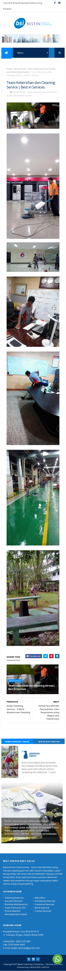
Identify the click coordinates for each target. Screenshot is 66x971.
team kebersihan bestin (18, 72)
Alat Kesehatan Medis (16, 914)
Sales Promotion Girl (15, 907)
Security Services (13, 901)
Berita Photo (20, 68)
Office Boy (40, 897)
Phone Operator (12, 910)
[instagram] (59, 3)
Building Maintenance (16, 904)
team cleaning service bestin (41, 68)
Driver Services (42, 907)
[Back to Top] (38, 959)
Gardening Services (45, 901)
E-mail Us (44, 967)
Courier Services (43, 910)
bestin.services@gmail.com (25, 948)
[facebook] (55, 3)
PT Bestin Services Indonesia (29, 964)
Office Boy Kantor (49, 741)
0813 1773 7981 (23, 941)
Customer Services (44, 904)
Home (10, 68)
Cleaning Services (14, 897)
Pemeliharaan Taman (17, 741)
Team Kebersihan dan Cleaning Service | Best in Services (31, 687)
